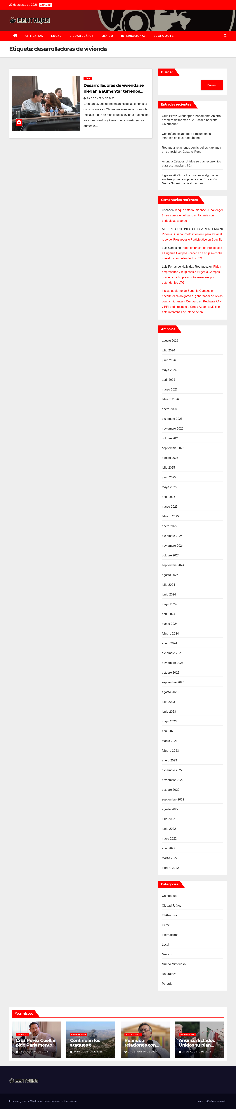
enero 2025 (169, 526)
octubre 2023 (170, 672)
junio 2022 (169, 828)
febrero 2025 (170, 516)
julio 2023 (168, 701)
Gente (166, 925)
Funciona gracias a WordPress (26, 1101)
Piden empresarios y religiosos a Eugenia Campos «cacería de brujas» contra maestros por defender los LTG (192, 253)
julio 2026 (168, 350)
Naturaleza (169, 973)
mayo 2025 (169, 487)
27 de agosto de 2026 (33, 1051)
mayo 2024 (169, 604)
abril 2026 (168, 379)
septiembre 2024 (173, 565)
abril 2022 (168, 848)
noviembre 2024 (173, 545)
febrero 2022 (170, 867)
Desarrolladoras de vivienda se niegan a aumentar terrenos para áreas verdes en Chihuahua (116, 91)
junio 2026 (169, 360)
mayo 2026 (169, 370)
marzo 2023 (170, 740)
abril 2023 (168, 731)
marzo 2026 (170, 389)
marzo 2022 (170, 858)
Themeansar (70, 1101)
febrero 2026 (170, 399)
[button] (225, 35)
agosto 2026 (170, 340)
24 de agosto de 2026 (88, 1051)
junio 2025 (169, 477)
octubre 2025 (170, 438)
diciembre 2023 (172, 653)
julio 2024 (168, 584)
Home (200, 1101)
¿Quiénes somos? (215, 1101)
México (107, 36)
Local (56, 36)
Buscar (167, 72)
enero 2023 (169, 760)
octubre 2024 (170, 555)
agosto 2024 (170, 575)
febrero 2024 (170, 633)
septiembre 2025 (173, 448)
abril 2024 (168, 614)
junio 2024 (169, 594)
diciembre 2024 (172, 535)
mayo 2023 (169, 721)
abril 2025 (168, 496)
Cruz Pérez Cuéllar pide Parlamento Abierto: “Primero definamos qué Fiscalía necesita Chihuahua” (192, 120)
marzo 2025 (170, 506)
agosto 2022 (170, 809)
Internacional (133, 36)
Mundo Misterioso (174, 964)
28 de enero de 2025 (101, 98)
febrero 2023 (170, 750)
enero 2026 (169, 409)
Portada (167, 983)
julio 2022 (168, 819)
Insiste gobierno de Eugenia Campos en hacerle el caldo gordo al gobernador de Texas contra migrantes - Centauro (192, 296)
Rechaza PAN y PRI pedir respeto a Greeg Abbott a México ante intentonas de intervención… (192, 307)
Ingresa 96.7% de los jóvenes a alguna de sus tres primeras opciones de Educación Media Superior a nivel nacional (190, 179)
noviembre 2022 (173, 780)
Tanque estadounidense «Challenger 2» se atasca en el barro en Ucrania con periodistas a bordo (192, 215)
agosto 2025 (170, 457)
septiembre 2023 (173, 682)
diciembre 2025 (172, 418)
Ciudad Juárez (81, 36)
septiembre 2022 (173, 799)
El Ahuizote (164, 36)
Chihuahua (34, 36)
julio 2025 (168, 467)
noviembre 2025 (173, 428)
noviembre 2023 (173, 662)
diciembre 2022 (172, 770)
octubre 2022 (170, 789)
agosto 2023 (170, 692)
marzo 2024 (170, 623)
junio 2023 (169, 711)
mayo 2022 (169, 838)
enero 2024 (169, 643)
